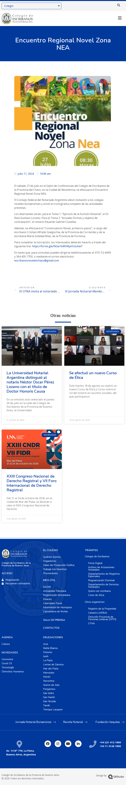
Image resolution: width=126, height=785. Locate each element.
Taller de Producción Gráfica (58, 565)
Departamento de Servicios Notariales (103, 586)
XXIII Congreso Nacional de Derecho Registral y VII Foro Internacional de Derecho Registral (31, 483)
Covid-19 (7, 663)
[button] (118, 5)
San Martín (49, 697)
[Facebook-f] (47, 743)
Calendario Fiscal (52, 603)
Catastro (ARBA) (97, 612)
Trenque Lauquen (53, 709)
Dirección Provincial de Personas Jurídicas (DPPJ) (102, 618)
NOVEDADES (10, 652)
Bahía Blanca (50, 648)
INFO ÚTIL (49, 580)
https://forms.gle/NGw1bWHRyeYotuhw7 (57, 246)
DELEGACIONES (53, 637)
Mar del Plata (50, 668)
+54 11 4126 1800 (110, 746)
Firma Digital (95, 563)
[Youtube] (68, 743)
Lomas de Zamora (53, 664)
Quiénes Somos (52, 557)
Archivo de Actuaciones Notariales (101, 568)
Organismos (49, 561)
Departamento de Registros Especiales (104, 575)
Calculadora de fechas (55, 611)
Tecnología (8, 667)
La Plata (47, 660)
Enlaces (47, 599)
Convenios (7, 659)
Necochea (48, 681)
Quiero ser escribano (99, 591)
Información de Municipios (57, 607)
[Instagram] (58, 743)
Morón (46, 676)
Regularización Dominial (101, 580)
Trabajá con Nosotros (55, 569)
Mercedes (48, 672)
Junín (45, 656)
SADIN (47, 587)
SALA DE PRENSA (54, 620)
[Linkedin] (78, 743)
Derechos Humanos (13, 671)
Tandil (46, 705)
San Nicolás (49, 701)
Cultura (6, 644)
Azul (45, 644)
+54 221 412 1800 (110, 742)
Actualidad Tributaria (54, 591)
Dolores (47, 652)
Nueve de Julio (51, 685)
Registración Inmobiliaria (56, 595)
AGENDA (7, 637)
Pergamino (49, 689)
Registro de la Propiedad (102, 608)
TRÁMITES (91, 550)
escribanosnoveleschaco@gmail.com (36, 260)
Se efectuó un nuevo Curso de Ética (93, 375)
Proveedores (50, 573)
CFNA (91, 623)
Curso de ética (96, 595)
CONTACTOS (51, 628)
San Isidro (48, 693)
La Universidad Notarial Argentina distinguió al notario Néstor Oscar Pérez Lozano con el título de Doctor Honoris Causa (30, 382)
